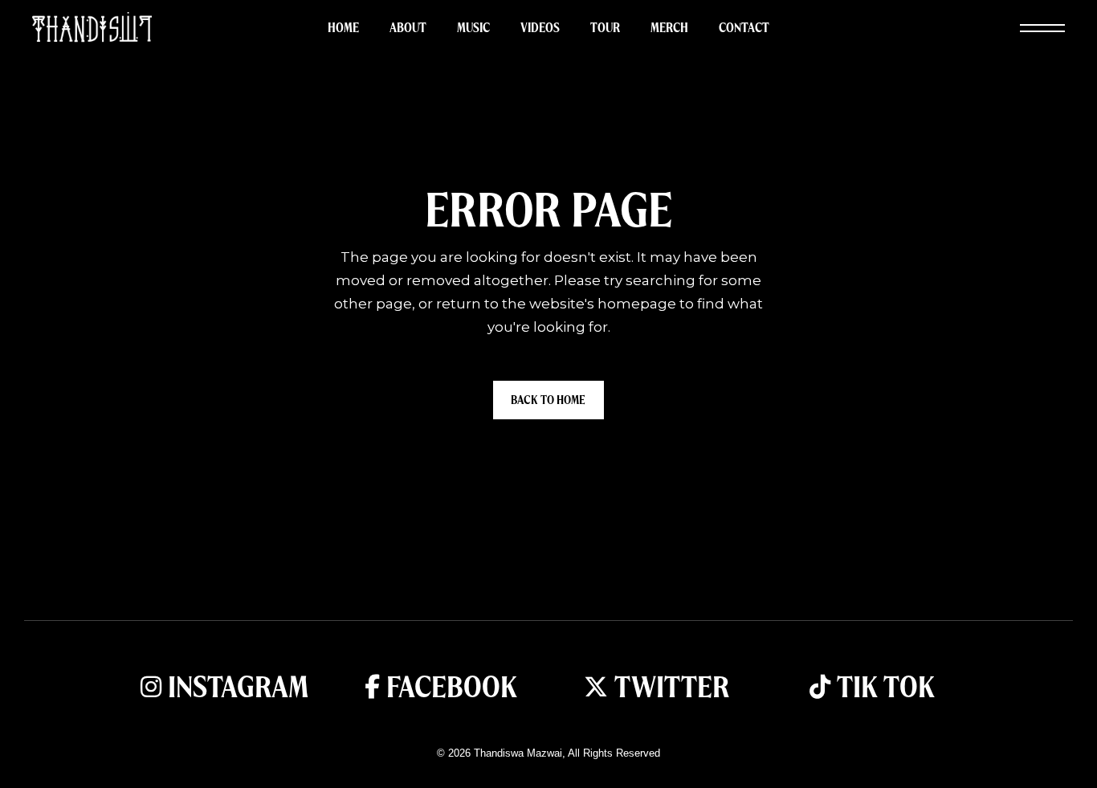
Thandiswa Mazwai (518, 753)
